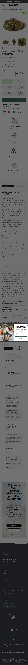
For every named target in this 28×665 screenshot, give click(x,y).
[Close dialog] (27, 325)
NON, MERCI (21, 338)
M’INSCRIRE (21, 336)
